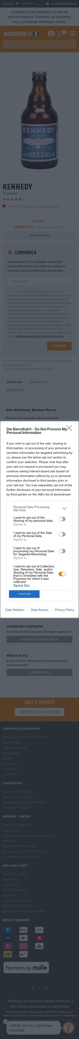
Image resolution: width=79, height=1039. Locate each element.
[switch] (62, 519)
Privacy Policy (64, 609)
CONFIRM (24, 594)
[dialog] (39, 519)
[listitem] (39, 508)
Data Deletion (14, 609)
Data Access (39, 609)
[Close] (70, 429)
